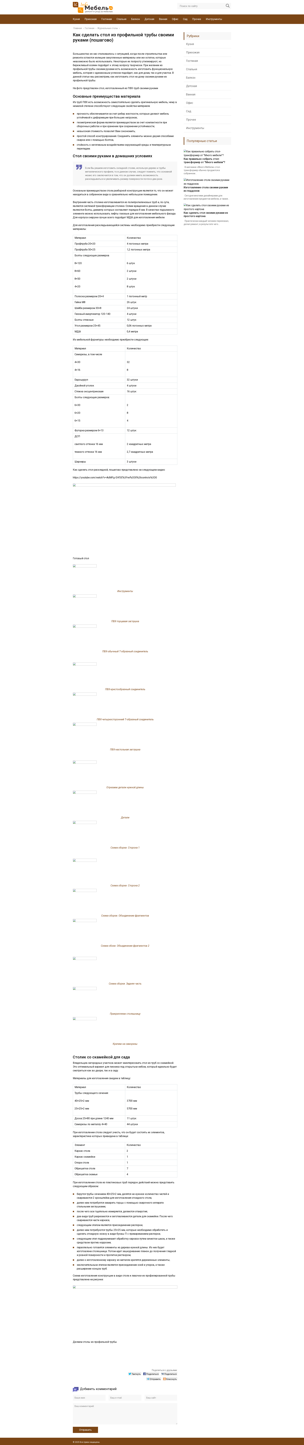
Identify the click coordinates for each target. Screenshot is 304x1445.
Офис (175, 19)
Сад (185, 19)
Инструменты (214, 19)
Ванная (163, 19)
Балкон (135, 19)
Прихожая (91, 19)
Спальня (121, 19)
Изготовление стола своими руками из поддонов (206, 189)
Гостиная (106, 19)
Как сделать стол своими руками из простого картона (206, 214)
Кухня (76, 19)
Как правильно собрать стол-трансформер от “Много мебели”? (204, 160)
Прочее (196, 19)
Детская (149, 19)
